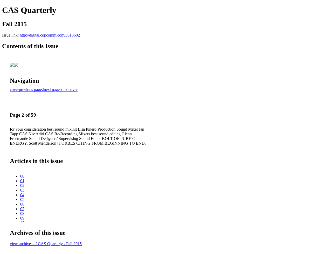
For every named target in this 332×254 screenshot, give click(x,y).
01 (22, 181)
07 (22, 209)
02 (22, 185)
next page (52, 89)
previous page (30, 89)
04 (22, 195)
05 (22, 199)
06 (22, 204)
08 (22, 213)
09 (22, 218)
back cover (69, 89)
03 (22, 190)
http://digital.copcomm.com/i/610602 (50, 35)
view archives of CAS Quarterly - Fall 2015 (46, 244)
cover (14, 89)
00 (22, 176)
